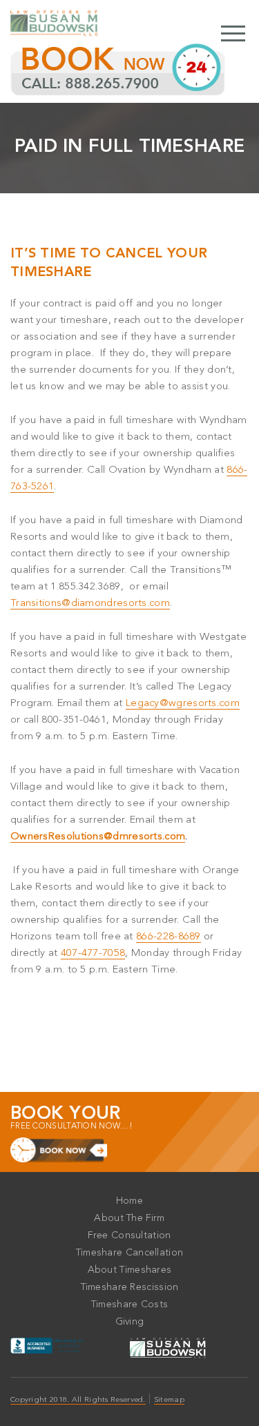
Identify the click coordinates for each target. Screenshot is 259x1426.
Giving (129, 1322)
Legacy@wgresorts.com (183, 704)
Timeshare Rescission (130, 1287)
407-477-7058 (93, 953)
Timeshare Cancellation (130, 1253)
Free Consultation (129, 1235)
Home (129, 1201)
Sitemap (169, 1400)
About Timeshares (130, 1270)
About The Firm (129, 1218)
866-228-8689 (168, 937)
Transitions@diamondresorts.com (90, 603)
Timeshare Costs (130, 1304)
